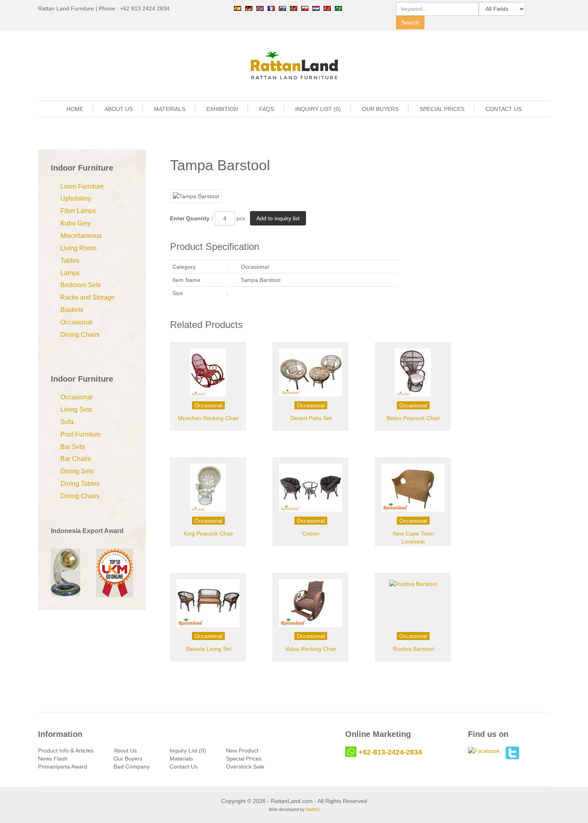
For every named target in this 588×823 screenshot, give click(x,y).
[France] (271, 8)
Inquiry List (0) (188, 750)
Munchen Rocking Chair (208, 418)
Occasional (76, 322)
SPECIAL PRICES (442, 109)
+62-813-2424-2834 (390, 752)
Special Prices (244, 758)
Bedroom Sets (80, 285)
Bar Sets (72, 446)
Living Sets (76, 409)
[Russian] (282, 8)
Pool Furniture (80, 434)
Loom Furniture (82, 186)
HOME (74, 109)
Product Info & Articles (66, 750)
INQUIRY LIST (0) (318, 109)
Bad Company (132, 766)
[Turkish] (327, 8)
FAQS (266, 109)
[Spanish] (237, 8)
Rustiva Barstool (413, 649)
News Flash (53, 758)
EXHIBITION (222, 109)
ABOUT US (118, 109)
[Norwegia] (260, 8)
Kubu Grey (75, 223)
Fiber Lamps (78, 210)
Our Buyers (128, 758)
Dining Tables (80, 483)
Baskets (71, 309)
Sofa (67, 422)
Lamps (70, 273)
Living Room (78, 248)
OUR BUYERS (380, 109)
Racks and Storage (87, 297)
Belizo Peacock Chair (413, 418)
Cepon (310, 533)
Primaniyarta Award (62, 766)
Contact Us (184, 766)
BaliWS (313, 809)
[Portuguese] (293, 8)
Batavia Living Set (208, 649)
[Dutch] (316, 8)
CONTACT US (504, 109)
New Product (242, 750)
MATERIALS (169, 109)
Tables (69, 260)
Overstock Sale (245, 766)
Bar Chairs (75, 458)
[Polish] (304, 8)
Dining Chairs (80, 334)
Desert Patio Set (311, 418)
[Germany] (248, 8)
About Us (125, 750)
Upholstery (75, 198)
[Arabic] (338, 8)
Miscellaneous (81, 235)
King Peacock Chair (208, 533)
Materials (181, 758)
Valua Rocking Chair (310, 649)
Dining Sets (77, 471)
